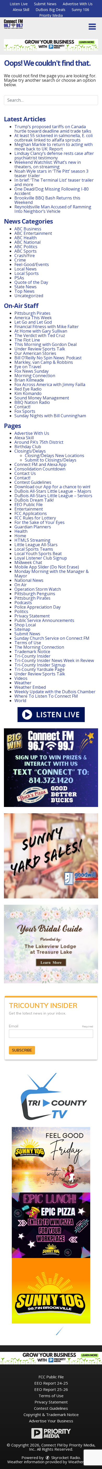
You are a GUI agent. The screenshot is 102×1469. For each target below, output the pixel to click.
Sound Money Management (41, 398)
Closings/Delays (30, 451)
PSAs (19, 278)
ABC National (27, 242)
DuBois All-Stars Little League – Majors (52, 491)
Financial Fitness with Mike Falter (46, 326)
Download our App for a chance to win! (52, 487)
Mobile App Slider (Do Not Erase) (46, 567)
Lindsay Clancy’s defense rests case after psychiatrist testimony (54, 155)
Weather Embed (30, 687)
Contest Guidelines (32, 482)
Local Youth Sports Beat (38, 553)
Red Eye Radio (28, 389)
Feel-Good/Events (31, 264)
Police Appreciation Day (37, 607)
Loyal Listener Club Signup (40, 558)
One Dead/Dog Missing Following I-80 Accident (51, 191)
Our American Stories (35, 353)
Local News (25, 269)
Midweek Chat (28, 562)
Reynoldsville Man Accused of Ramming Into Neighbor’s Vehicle (52, 209)
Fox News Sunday (31, 371)
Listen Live (19, 3)
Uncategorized (28, 296)
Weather (22, 683)
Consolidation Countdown (39, 469)
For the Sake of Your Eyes (39, 522)
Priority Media (51, 15)
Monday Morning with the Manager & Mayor (51, 573)
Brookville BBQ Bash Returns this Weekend (47, 200)
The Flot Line (27, 340)
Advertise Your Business (51, 1420)
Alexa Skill (21, 9)
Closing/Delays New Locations (54, 455)
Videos (20, 678)
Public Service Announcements (44, 620)
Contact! (22, 407)
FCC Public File (51, 1376)
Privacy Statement (32, 616)
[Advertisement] (51, 45)
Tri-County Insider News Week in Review (54, 660)
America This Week (33, 318)
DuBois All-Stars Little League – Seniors (53, 495)
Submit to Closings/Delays (50, 460)
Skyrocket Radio (65, 1457)
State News (25, 287)
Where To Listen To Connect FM (46, 696)
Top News (24, 291)
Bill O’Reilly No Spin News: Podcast (48, 358)
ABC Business (27, 229)
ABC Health (25, 238)
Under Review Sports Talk (39, 349)
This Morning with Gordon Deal (45, 344)
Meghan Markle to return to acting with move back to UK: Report (53, 147)
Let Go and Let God (33, 322)
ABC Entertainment (33, 233)
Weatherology (81, 1461)
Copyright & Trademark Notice (51, 1414)
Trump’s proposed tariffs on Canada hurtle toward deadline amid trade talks (52, 129)
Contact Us (25, 473)
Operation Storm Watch (37, 589)
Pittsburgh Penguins (34, 594)
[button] (92, 27)
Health (20, 531)
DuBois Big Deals (50, 9)
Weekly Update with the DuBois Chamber (54, 692)
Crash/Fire (24, 255)
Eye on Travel (27, 367)
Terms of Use (27, 643)
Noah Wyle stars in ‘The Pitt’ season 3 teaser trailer (51, 173)
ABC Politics (25, 247)
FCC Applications (30, 513)
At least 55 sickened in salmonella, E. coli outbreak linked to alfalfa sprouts (53, 138)
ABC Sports (25, 251)
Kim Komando (28, 393)
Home (20, 536)
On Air (20, 585)
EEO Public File (28, 504)
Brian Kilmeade (29, 380)
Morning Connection (34, 375)
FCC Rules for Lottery (35, 518)
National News (28, 580)
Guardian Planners (32, 527)
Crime (20, 260)
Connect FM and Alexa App (40, 464)
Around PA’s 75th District (38, 442)
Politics (21, 611)
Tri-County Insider (32, 656)
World (20, 700)
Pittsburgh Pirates (32, 313)
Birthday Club (27, 446)
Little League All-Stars (36, 545)
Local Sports (26, 273)
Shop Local (25, 625)
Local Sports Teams (33, 549)
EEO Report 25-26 (51, 1389)
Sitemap (22, 629)
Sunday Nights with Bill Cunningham (50, 416)
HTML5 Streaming (32, 540)
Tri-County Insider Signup (39, 665)
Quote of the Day (31, 282)
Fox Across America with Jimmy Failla (49, 384)
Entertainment (28, 509)
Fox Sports (24, 411)
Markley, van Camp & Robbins (43, 362)
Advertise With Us (78, 3)
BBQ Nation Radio (32, 402)
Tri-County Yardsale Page (39, 669)
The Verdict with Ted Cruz (39, 335)
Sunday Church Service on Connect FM (51, 638)
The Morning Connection (39, 647)
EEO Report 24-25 (51, 1383)
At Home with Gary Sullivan (40, 331)
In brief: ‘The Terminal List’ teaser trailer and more (54, 182)
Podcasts (23, 602)
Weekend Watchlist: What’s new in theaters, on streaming (47, 164)
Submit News (45, 3)
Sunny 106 (80, 9)
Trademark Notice (32, 651)
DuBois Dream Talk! (34, 500)
